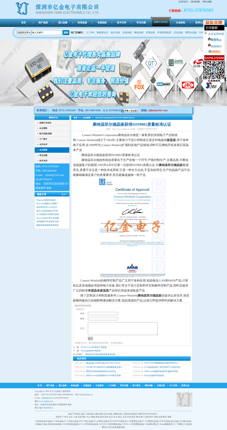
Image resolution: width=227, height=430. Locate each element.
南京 (120, 417)
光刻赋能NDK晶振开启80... (48, 221)
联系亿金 (185, 385)
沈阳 (147, 417)
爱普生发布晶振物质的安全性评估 (101, 371)
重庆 (165, 417)
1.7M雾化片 (180, 424)
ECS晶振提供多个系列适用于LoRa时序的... (163, 367)
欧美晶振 (75, 385)
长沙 (115, 417)
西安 (133, 417)
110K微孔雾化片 (152, 424)
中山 (89, 417)
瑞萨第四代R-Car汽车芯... (47, 207)
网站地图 (149, 385)
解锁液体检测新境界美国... (48, 225)
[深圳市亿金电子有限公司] (22, 14)
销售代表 (216, 40)
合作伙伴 (43, 144)
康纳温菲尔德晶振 (93, 354)
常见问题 (43, 155)
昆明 (156, 417)
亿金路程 (100, 385)
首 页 (40, 385)
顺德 (93, 417)
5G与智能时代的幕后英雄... (48, 214)
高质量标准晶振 (108, 354)
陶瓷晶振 (138, 32)
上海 (75, 417)
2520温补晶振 (185, 421)
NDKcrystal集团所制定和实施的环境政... (161, 371)
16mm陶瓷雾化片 (167, 424)
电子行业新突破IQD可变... (47, 211)
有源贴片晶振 (41, 424)
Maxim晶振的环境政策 (91, 351)
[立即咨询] (130, 110)
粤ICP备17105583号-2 (44, 408)
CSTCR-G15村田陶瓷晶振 (110, 424)
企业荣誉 (43, 150)
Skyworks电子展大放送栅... (48, 218)
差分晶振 (175, 421)
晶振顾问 (216, 46)
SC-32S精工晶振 (71, 421)
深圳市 (59, 417)
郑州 (138, 417)
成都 (169, 417)
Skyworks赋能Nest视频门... (48, 203)
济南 (160, 417)
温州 (107, 417)
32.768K (90, 32)
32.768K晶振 (57, 421)
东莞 (80, 417)
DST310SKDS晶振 (116, 421)
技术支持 (43, 160)
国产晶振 (50, 385)
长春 (129, 417)
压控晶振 (178, 32)
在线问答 (161, 385)
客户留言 (136, 385)
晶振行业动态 (45, 123)
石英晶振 (150, 32)
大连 (124, 417)
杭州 (102, 417)
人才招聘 (112, 385)
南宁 (151, 417)
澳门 (142, 417)
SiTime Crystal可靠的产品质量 (94, 347)
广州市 (65, 417)
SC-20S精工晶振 (100, 421)
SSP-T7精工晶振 (86, 421)
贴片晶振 (115, 32)
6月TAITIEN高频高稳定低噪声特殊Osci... (162, 363)
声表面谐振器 (164, 32)
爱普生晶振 (191, 32)
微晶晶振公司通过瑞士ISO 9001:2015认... (104, 363)
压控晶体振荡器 (55, 424)
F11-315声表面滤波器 (88, 424)
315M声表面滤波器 (70, 424)
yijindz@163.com (158, 110)
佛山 (84, 417)
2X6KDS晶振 (164, 421)
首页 (76, 118)
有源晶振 (127, 32)
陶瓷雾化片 (103, 32)
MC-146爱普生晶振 (133, 421)
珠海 (98, 417)
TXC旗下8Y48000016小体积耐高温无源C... (104, 367)
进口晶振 (63, 385)
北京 (71, 417)
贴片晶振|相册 (45, 133)
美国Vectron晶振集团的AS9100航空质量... (104, 375)
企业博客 (43, 128)
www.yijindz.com (46, 401)
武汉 (111, 417)
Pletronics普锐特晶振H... (46, 200)
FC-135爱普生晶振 (150, 421)
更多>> (64, 194)
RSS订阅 (173, 385)
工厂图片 (43, 139)
